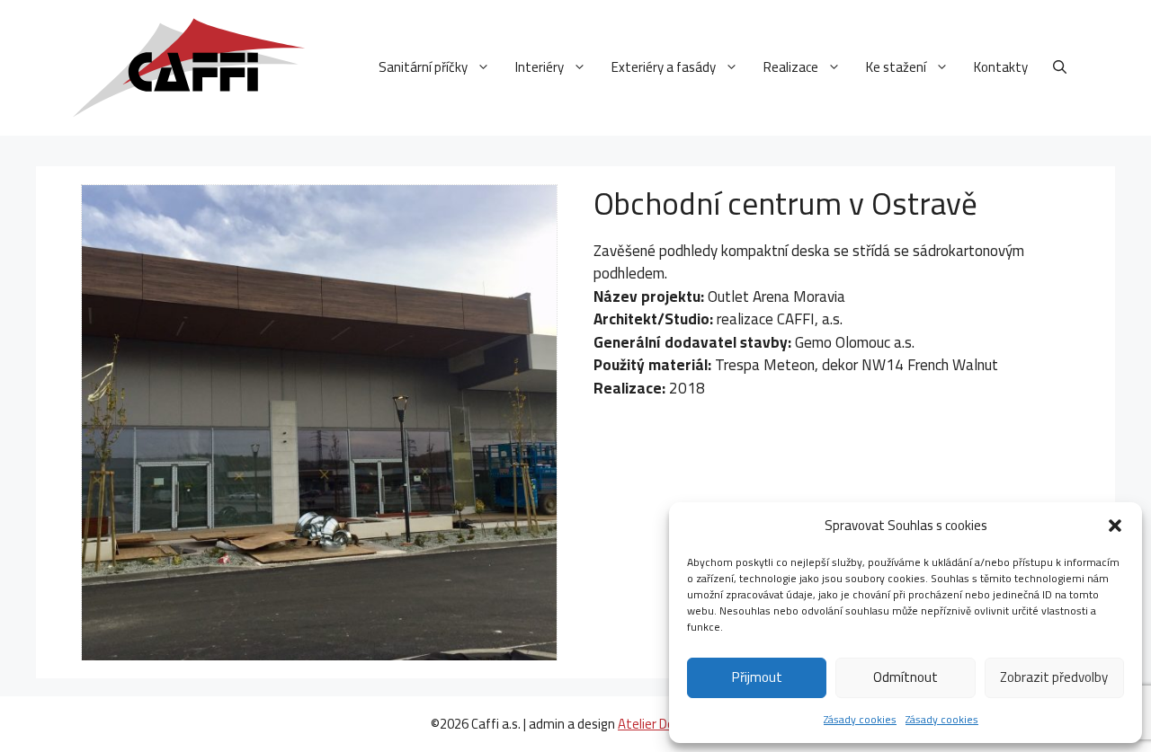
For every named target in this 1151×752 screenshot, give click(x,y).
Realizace (790, 67)
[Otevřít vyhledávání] (1059, 67)
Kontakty (1001, 67)
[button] (1115, 526)
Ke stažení (896, 67)
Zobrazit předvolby (1054, 677)
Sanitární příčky (423, 67)
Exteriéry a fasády (663, 67)
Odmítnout (905, 677)
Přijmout (757, 677)
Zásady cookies (860, 719)
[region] (319, 422)
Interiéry (539, 67)
